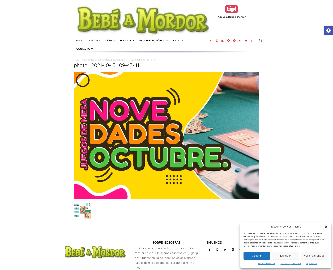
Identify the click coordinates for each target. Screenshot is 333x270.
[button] (326, 226)
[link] (328, 30)
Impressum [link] (311, 263)
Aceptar (257, 255)
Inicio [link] (76, 60)
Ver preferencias (314, 255)
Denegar (285, 255)
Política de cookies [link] (266, 263)
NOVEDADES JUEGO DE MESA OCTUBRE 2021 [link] (103, 60)
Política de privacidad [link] (291, 263)
